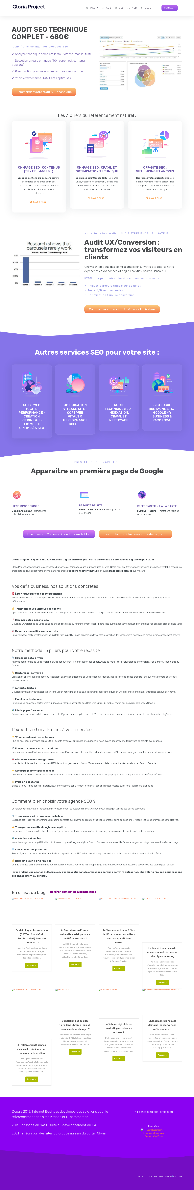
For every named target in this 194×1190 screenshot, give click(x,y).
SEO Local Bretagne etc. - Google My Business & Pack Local (162, 412)
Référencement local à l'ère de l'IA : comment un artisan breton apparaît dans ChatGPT (119, 936)
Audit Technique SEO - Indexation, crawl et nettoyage (119, 412)
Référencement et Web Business (73, 891)
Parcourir (31, 965)
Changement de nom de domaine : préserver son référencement (162, 1024)
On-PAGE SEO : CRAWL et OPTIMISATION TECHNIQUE (97, 169)
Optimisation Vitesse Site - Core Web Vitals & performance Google (75, 414)
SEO (121, 8)
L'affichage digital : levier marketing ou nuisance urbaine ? (119, 1028)
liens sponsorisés (25, 506)
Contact (141, 1176)
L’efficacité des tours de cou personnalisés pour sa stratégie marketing (162, 952)
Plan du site (177, 1176)
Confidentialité (151, 1176)
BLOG (148, 8)
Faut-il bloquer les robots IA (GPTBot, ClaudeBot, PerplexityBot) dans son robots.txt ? (32, 936)
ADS (108, 8)
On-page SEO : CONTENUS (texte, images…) (39, 169)
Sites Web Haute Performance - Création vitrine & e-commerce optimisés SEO (31, 416)
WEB (134, 8)
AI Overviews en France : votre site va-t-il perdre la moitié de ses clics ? (75, 934)
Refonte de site (91, 505)
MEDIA (94, 8)
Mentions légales (165, 1176)
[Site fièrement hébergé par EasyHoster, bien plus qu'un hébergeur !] (154, 1133)
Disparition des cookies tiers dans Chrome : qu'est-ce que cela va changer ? (75, 1024)
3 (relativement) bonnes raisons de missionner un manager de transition (31, 1049)
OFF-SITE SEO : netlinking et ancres (155, 169)
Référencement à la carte (157, 506)
